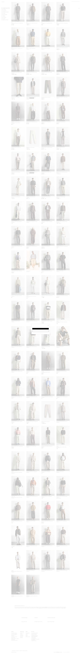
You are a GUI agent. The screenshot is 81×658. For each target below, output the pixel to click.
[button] (40, 328)
